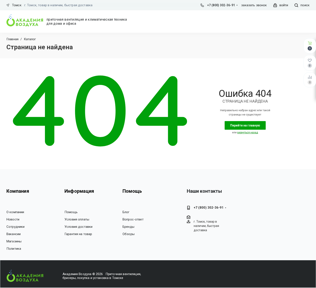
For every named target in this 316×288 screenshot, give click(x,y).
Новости (12, 219)
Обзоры (129, 234)
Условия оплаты (76, 219)
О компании (15, 212)
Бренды (128, 227)
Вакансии (13, 234)
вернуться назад (247, 132)
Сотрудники (15, 227)
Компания (17, 191)
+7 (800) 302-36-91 (221, 5)
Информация (79, 191)
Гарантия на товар (78, 234)
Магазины (13, 241)
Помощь (71, 212)
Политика (13, 249)
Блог (126, 212)
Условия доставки (78, 227)
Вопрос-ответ (133, 219)
